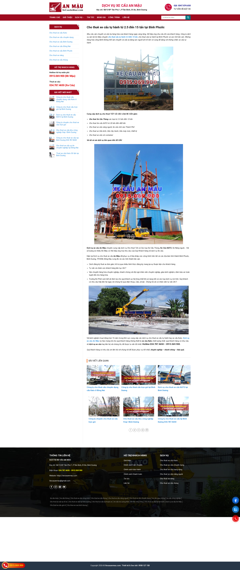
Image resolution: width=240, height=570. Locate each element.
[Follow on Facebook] (51, 487)
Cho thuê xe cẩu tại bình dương (80, 502)
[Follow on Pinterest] (60, 487)
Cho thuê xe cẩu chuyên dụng (61, 37)
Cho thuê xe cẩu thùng (58, 60)
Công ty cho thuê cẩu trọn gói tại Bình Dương (67, 108)
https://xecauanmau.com (67, 476)
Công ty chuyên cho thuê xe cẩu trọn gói (67, 123)
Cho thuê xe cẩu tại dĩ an (58, 502)
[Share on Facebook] (130, 430)
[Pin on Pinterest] (143, 430)
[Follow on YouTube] (64, 487)
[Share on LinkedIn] (147, 430)
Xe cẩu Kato (54, 498)
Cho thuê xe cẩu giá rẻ (58, 505)
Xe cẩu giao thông (158, 498)
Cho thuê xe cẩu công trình (80, 498)
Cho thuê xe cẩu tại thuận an (102, 502)
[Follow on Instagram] (56, 487)
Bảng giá (101, 17)
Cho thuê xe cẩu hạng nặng (171, 469)
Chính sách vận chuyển (133, 465)
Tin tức (90, 17)
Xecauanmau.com (113, 565)
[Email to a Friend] (139, 430)
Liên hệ (125, 17)
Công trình (114, 17)
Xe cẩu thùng (64, 498)
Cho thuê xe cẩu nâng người (171, 474)
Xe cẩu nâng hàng (136, 502)
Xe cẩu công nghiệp (173, 498)
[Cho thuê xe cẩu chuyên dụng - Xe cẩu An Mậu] (66, 7)
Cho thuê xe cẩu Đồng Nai (59, 46)
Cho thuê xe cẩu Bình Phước (60, 51)
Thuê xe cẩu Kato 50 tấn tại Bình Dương (67, 154)
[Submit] (188, 17)
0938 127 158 (144, 565)
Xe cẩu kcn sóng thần (121, 502)
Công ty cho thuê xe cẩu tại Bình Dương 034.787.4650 (67, 139)
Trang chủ (54, 17)
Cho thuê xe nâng (56, 55)
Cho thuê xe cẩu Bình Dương (60, 42)
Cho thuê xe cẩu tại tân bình (154, 502)
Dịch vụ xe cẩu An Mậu (174, 502)
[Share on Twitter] (135, 430)
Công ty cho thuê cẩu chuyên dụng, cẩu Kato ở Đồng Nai (66, 99)
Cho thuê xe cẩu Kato (58, 33)
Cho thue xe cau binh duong (77, 505)
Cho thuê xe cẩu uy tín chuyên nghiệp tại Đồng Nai (67, 147)
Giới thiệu (67, 17)
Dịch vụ (78, 17)
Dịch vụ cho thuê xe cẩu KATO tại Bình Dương (66, 116)
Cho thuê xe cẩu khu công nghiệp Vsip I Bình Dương (67, 131)
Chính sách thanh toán (133, 474)
